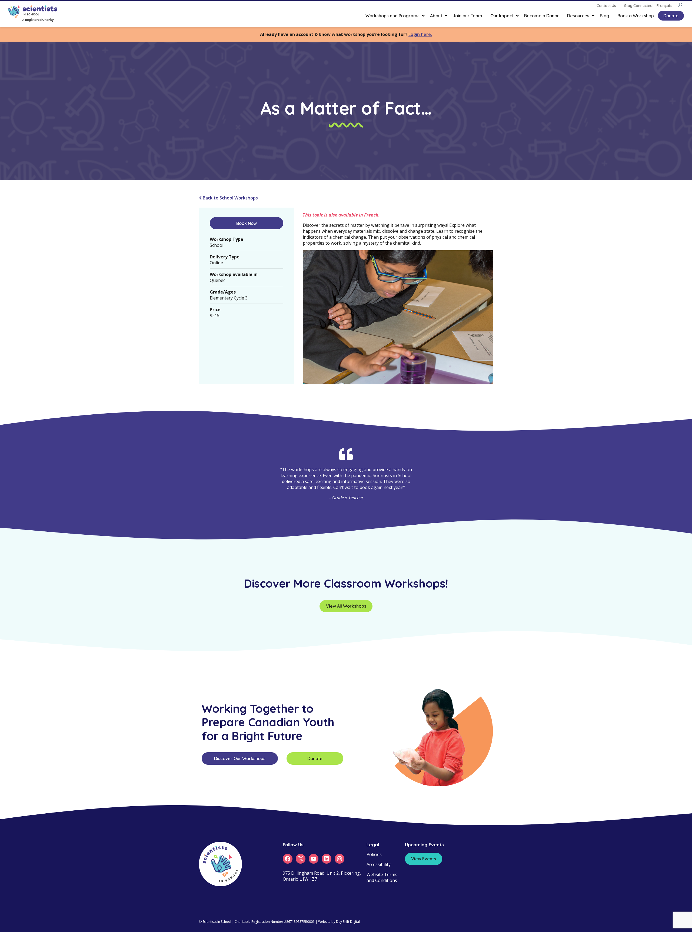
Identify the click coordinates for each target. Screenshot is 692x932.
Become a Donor (541, 15)
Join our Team (467, 15)
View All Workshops (346, 606)
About (436, 15)
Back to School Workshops (230, 198)
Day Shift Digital (348, 921)
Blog (604, 15)
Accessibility (379, 864)
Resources (578, 15)
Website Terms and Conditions (382, 877)
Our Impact (502, 15)
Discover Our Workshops (239, 758)
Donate (670, 15)
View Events (423, 858)
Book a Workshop (635, 15)
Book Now (246, 223)
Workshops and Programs (392, 15)
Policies (374, 854)
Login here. (420, 34)
